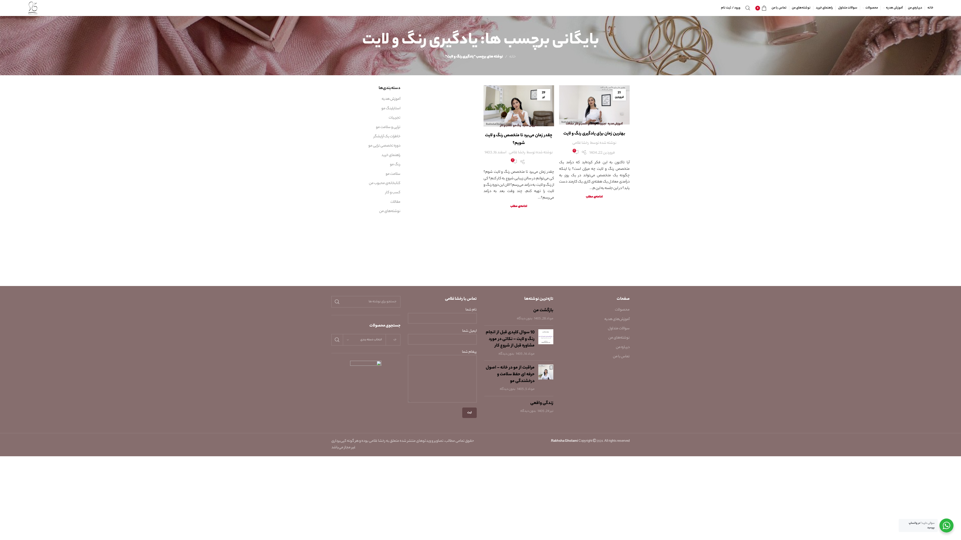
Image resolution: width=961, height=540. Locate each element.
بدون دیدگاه (524, 319)
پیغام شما (469, 352)
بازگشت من (543, 310)
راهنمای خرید (390, 155)
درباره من (623, 347)
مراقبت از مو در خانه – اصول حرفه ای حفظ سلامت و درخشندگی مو (510, 374)
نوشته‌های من (389, 211)
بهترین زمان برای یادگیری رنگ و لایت (594, 133)
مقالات (570, 124)
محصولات (622, 310)
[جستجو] (748, 8)
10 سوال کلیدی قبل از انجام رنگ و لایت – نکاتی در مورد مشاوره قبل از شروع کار (510, 339)
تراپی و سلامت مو (388, 127)
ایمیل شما (469, 331)
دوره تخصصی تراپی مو (384, 146)
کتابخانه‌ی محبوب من (384, 183)
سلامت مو (393, 174)
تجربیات (601, 124)
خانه (512, 57)
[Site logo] (33, 8)
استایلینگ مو (390, 109)
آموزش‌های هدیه (617, 319)
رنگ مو (592, 124)
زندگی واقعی (541, 403)
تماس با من (621, 357)
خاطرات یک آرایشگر (387, 137)
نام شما (471, 310)
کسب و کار (581, 124)
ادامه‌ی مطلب (594, 197)
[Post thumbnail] (545, 343)
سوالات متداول (619, 329)
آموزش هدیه (615, 124)
